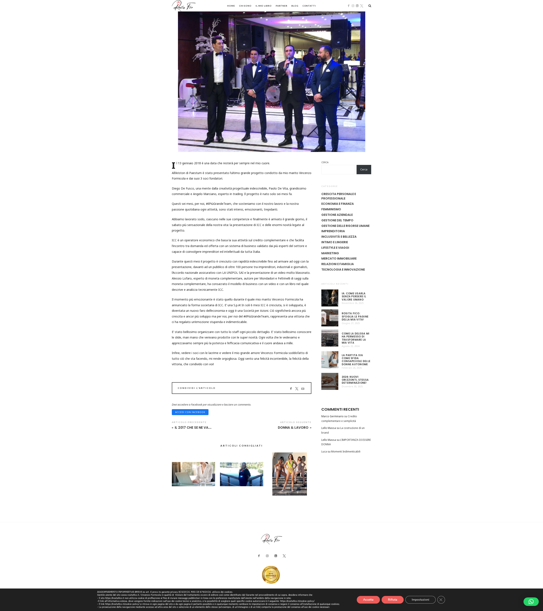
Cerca (324, 162)
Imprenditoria (333, 231)
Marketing (330, 253)
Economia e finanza (337, 204)
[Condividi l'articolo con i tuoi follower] (296, 388)
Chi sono (245, 5)
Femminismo (331, 209)
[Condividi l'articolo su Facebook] (291, 388)
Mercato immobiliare (339, 258)
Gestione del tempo (337, 220)
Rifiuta (392, 600)
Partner (281, 5)
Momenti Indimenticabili (345, 451)
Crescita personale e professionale (338, 196)
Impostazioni (420, 600)
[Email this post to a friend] (302, 388)
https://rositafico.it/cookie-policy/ (297, 601)
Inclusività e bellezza (339, 237)
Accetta (368, 600)
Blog (294, 5)
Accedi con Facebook (190, 412)
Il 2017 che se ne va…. (193, 428)
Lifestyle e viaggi (335, 248)
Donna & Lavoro (293, 428)
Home (231, 5)
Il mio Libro (264, 5)
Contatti (309, 5)
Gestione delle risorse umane (345, 226)
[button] (531, 601)
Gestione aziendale (337, 215)
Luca (324, 451)
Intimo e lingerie (334, 242)
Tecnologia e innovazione (343, 269)
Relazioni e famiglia (337, 264)
